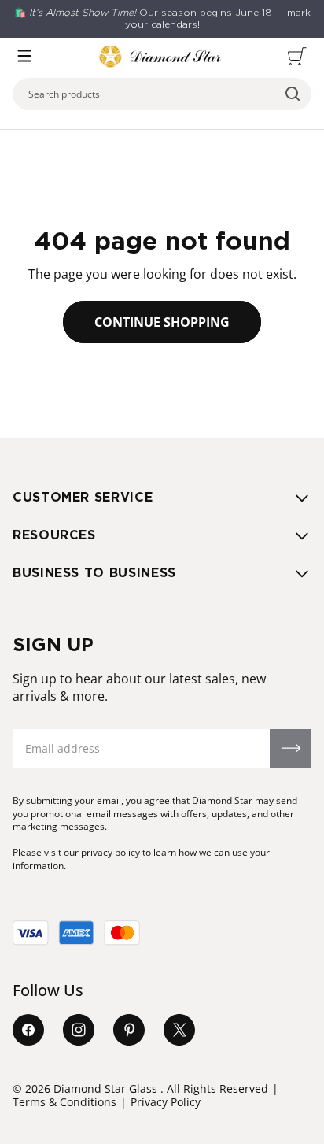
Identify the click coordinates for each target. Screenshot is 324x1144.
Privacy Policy (166, 1101)
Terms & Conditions (64, 1101)
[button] (24, 56)
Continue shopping (162, 322)
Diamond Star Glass (105, 1088)
